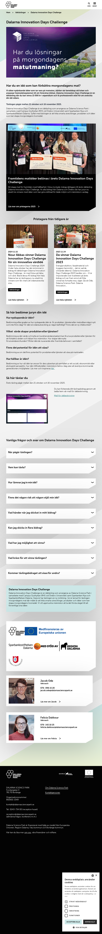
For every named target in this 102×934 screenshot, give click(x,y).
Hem (8, 12)
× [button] (96, 875)
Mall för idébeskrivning (64, 395)
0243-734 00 (16, 809)
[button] (81, 927)
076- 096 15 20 (47, 688)
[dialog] (81, 902)
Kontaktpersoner (52, 792)
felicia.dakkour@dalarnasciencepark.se (58, 727)
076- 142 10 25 (47, 725)
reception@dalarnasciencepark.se (21, 814)
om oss (27, 832)
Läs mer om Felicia (49, 738)
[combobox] (92, 875)
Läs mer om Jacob (48, 702)
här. (53, 368)
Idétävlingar (20, 12)
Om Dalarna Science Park (56, 787)
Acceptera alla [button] (73, 922)
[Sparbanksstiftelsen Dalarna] (25, 646)
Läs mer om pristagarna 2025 (21, 206)
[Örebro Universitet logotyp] (16, 661)
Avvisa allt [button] (90, 922)
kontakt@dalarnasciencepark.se (20, 804)
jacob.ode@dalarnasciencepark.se (56, 690)
